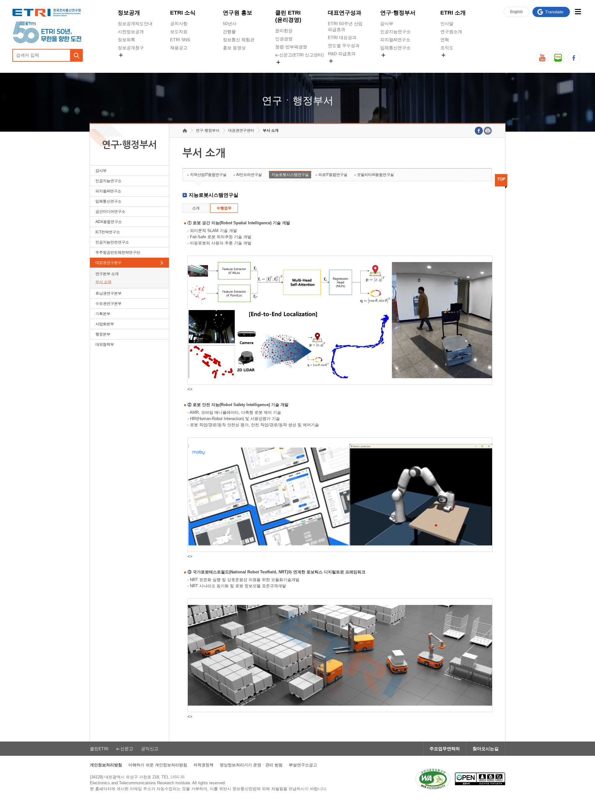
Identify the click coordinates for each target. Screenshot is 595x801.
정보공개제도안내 (135, 23)
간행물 (229, 31)
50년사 (229, 23)
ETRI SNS (180, 39)
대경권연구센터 (241, 130)
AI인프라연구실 (249, 175)
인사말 (446, 23)
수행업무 (224, 208)
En (516, 12)
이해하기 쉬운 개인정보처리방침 (157, 765)
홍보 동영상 (234, 47)
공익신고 (284, 69)
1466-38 (177, 777)
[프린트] (488, 131)
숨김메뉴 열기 (121, 55)
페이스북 (573, 57)
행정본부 (102, 334)
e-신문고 (124, 748)
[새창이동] (433, 779)
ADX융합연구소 (108, 222)
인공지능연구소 (395, 31)
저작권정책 (203, 765)
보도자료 (178, 31)
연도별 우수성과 (343, 45)
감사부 (386, 23)
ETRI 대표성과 (342, 37)
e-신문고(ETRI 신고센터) (299, 54)
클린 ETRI (288, 16)
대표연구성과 (344, 13)
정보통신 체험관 (238, 39)
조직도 (446, 47)
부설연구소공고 (303, 765)
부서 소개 (103, 282)
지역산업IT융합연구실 (208, 175)
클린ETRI (99, 748)
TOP (501, 179)
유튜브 (542, 57)
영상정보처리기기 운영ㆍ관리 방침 (251, 765)
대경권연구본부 (108, 262)
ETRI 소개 (453, 13)
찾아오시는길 (486, 748)
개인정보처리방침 (106, 765)
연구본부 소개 (107, 274)
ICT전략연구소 (107, 232)
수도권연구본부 (108, 303)
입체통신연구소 (395, 47)
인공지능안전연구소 (112, 242)
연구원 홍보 (237, 13)
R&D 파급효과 (341, 53)
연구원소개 (451, 31)
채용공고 (178, 47)
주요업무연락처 (445, 748)
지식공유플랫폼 (343, 68)
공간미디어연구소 (397, 62)
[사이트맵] (578, 11)
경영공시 (126, 62)
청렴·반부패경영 (291, 46)
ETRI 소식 (183, 13)
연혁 (444, 39)
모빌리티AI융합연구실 (375, 175)
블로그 (558, 57)
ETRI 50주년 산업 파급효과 (345, 26)
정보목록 (126, 39)
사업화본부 (104, 324)
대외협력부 (104, 344)
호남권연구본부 (108, 293)
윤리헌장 (284, 30)
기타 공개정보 (454, 62)
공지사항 (178, 23)
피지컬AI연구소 (395, 39)
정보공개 (129, 13)
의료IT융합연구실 (332, 175)
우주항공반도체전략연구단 (117, 252)
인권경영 (284, 38)
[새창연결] (479, 131)
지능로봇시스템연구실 (290, 175)
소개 (196, 208)
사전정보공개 (131, 31)
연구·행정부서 (398, 13)
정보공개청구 (131, 47)
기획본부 (102, 314)
